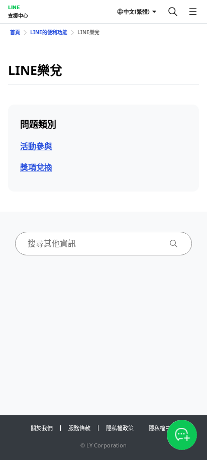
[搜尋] (173, 12)
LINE (14, 7)
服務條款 (79, 428)
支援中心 (18, 15)
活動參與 (36, 146)
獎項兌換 (36, 167)
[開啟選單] (193, 12)
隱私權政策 (120, 428)
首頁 (15, 32)
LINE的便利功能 (48, 32)
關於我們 (42, 428)
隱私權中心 (162, 428)
